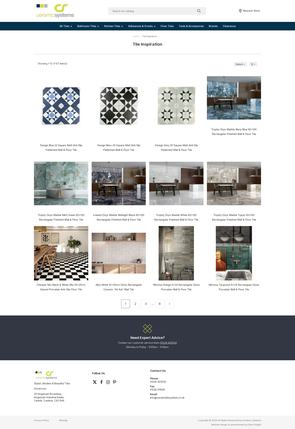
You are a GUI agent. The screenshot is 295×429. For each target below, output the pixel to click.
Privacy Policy (41, 420)
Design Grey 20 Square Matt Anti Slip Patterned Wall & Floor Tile (176, 147)
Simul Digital (254, 424)
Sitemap (63, 420)
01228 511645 (157, 389)
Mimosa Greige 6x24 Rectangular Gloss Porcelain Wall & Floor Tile (176, 287)
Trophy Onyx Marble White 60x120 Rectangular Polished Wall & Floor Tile (176, 217)
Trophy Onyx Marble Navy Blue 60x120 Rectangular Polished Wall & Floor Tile (234, 132)
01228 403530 (168, 342)
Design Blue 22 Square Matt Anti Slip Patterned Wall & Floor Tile (61, 147)
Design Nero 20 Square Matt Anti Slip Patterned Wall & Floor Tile (118, 147)
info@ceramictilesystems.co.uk (167, 397)
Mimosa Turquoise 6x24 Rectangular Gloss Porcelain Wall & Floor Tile (234, 287)
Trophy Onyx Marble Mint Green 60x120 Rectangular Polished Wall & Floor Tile (61, 217)
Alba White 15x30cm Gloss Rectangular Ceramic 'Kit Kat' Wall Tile (119, 287)
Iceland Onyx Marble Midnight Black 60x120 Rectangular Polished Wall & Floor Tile (118, 217)
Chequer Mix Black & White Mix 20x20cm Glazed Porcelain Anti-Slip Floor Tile (61, 287)
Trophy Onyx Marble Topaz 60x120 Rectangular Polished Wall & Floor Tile (234, 217)
